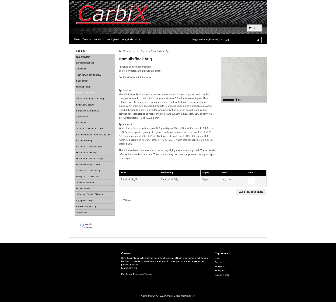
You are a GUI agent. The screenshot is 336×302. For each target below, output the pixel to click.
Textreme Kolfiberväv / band (89, 128)
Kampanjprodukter (85, 63)
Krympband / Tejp (84, 200)
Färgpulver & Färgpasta (87, 111)
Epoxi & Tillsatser (85, 93)
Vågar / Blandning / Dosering (90, 98)
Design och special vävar (88, 176)
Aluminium (81, 69)
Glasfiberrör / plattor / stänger (90, 158)
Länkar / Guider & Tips (86, 206)
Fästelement (82, 81)
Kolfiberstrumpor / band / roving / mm (93, 135)
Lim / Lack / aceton (85, 105)
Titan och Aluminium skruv (88, 75)
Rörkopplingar (83, 87)
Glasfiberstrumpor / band (88, 164)
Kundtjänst (113, 39)
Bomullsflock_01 (128, 179)
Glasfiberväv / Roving (86, 152)
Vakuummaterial (86, 182)
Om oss (87, 39)
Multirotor (82, 212)
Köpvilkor (99, 39)
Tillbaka (126, 200)
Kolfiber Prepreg (84, 140)
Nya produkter (83, 57)
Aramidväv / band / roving (88, 170)
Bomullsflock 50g (169, 179)
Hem (77, 39)
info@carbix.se (188, 296)
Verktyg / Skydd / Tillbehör (90, 194)
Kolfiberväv (81, 122)
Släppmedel (82, 116)
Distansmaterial (83, 188)
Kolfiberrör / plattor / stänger (89, 146)
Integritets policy (131, 39)
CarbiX (168, 296)
